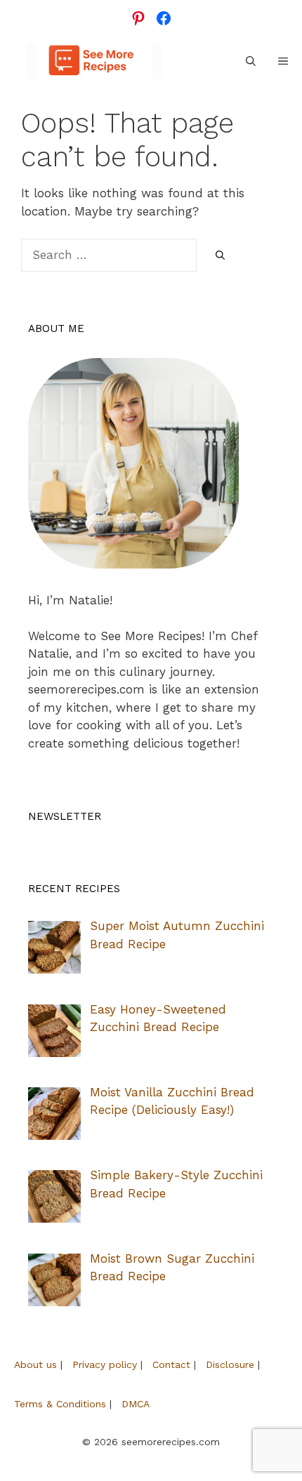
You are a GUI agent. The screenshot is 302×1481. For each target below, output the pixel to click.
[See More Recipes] (94, 61)
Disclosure (230, 1364)
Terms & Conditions (60, 1403)
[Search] (220, 256)
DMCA (136, 1403)
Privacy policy (104, 1364)
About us (35, 1364)
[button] (251, 61)
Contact (171, 1364)
